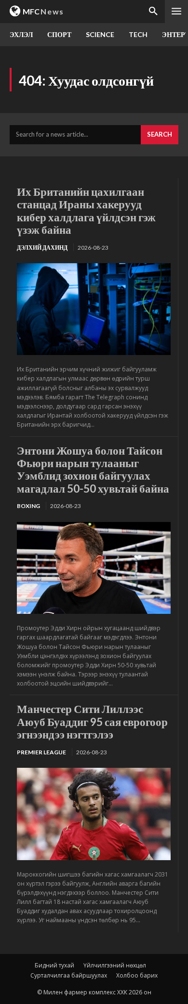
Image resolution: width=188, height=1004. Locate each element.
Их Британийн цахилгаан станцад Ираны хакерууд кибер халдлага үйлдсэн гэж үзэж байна (86, 210)
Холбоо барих (137, 975)
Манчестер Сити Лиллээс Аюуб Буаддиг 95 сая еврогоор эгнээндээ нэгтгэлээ (92, 721)
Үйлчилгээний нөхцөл (114, 965)
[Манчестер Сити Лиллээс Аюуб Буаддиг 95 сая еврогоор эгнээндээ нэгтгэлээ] (94, 814)
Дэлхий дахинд (42, 247)
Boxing (28, 505)
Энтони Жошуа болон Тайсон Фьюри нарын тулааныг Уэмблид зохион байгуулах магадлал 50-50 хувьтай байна (93, 469)
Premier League (41, 752)
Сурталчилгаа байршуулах (68, 975)
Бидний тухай (54, 965)
